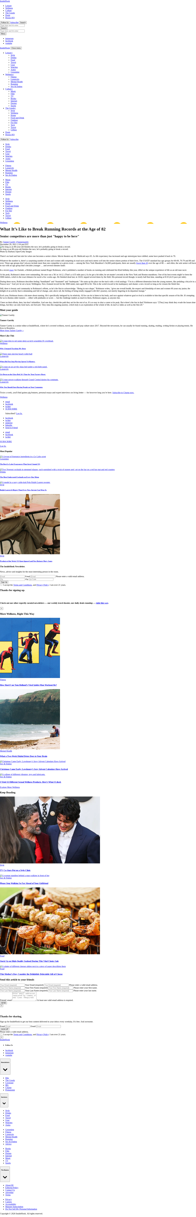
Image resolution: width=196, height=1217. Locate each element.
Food (13, 60)
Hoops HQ (10, 18)
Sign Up (4, 582)
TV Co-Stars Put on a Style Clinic (15, 870)
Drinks (13, 57)
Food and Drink (17, 118)
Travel (13, 62)
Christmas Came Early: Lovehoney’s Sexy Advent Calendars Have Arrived (34, 769)
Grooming (15, 72)
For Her (14, 122)
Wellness (9, 8)
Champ (8, 1087)
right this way (102, 603)
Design (14, 103)
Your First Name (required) (36, 988)
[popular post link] (23, 456)
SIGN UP (4, 1029)
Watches (14, 67)
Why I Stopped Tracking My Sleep (13, 349)
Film (13, 94)
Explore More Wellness (10, 787)
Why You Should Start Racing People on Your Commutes (21, 387)
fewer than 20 (142, 263)
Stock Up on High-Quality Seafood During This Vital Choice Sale (29, 961)
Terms (8, 1195)
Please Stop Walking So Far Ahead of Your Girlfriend (24, 883)
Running (14, 84)
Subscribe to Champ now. (123, 392)
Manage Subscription (14, 1206)
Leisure (8, 6)
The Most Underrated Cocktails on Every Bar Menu (19, 477)
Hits (7, 1078)
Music (13, 91)
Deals (7, 15)
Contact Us (10, 1190)
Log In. (19, 413)
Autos (13, 69)
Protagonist (10, 1090)
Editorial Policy (11, 1187)
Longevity (15, 79)
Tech (13, 125)
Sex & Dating (16, 86)
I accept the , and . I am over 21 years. (34, 585)
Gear (13, 65)
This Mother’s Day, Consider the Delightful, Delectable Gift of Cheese (31, 974)
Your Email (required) (34, 985)
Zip (26, 579)
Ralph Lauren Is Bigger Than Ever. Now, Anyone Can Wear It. (23, 490)
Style (13, 55)
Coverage (9, 1083)
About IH (9, 1185)
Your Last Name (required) (36, 990)
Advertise (9, 1192)
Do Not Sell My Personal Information (21, 1209)
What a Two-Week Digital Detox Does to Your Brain (23, 756)
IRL (7, 1085)
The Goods (10, 13)
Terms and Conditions (22, 585)
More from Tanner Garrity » (12, 330)
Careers (8, 1202)
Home (13, 115)
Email (27, 576)
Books (13, 98)
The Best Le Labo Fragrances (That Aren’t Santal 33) (20, 464)
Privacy (8, 1199)
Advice (8, 1144)
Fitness (14, 77)
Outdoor (14, 120)
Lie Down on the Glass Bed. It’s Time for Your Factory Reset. (23, 374)
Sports (13, 106)
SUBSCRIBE (11, 409)
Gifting (14, 130)
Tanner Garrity (9, 242)
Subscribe (14, 22)
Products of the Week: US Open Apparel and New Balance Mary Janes (26, 561)
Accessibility (10, 1204)
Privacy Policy (43, 585)
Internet (14, 101)
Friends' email (6, 1000)
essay (11, 270)
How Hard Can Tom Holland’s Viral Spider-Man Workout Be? (28, 685)
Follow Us (5, 23)
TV (12, 96)
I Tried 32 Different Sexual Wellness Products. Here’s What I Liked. (30, 782)
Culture (8, 10)
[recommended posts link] (30, 677)
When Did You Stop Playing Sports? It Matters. (17, 362)
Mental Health (17, 82)
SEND (3, 1003)
